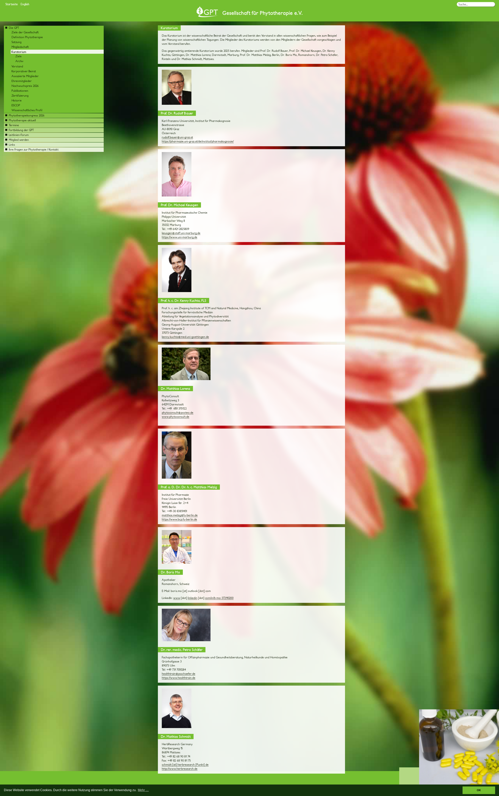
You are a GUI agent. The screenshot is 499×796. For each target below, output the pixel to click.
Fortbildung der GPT (21, 130)
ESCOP (16, 105)
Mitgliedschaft (20, 46)
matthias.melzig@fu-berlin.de (180, 515)
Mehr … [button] (143, 790)
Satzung (16, 42)
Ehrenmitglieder (22, 81)
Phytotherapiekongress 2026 (26, 115)
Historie (17, 100)
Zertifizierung (20, 95)
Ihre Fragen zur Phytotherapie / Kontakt (33, 149)
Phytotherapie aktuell (22, 120)
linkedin (192, 598)
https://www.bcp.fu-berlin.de (179, 519)
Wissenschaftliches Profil (27, 110)
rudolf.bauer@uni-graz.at (177, 137)
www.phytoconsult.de (175, 416)
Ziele (18, 56)
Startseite (11, 4)
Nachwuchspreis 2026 (25, 85)
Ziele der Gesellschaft (25, 32)
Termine (14, 125)
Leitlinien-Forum (19, 134)
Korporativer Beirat (24, 71)
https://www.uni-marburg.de (179, 237)
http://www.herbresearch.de (179, 768)
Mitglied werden (19, 139)
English (25, 4)
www (176, 598)
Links (12, 144)
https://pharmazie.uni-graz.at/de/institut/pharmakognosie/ (198, 141)
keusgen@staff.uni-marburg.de (181, 233)
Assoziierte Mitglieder (25, 76)
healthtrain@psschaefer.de (178, 673)
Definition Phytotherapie (27, 37)
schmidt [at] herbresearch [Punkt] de (185, 764)
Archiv (19, 61)
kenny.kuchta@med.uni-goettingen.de (185, 336)
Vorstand (17, 66)
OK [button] (479, 790)
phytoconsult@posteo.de (177, 412)
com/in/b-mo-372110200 (219, 598)
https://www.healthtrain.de (178, 677)
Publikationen (20, 90)
